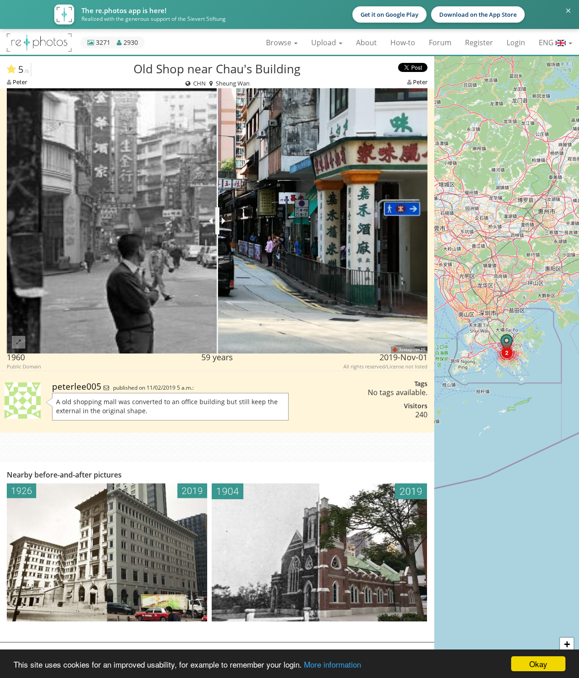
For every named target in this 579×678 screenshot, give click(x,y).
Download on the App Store (478, 14)
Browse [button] (279, 43)
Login (516, 43)
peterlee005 (78, 386)
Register (479, 43)
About (366, 43)
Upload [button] (324, 43)
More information (332, 664)
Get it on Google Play (389, 14)
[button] (507, 353)
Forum (440, 43)
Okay (538, 663)
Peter (20, 82)
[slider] (217, 220)
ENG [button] (547, 43)
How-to (402, 43)
